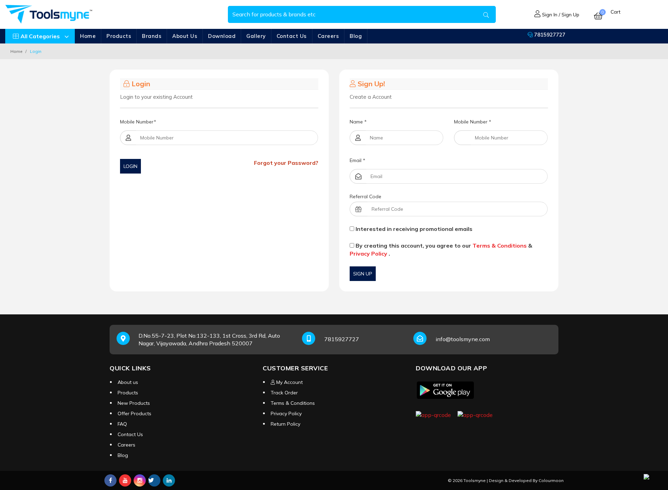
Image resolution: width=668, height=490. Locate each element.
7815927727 (549, 34)
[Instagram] (140, 480)
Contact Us (292, 36)
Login (130, 166)
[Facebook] (110, 480)
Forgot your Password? (286, 162)
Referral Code (365, 196)
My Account (289, 382)
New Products (134, 403)
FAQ (122, 424)
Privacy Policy (368, 253)
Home (88, 36)
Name (358, 122)
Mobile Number (138, 122)
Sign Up (362, 274)
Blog (356, 36)
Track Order (284, 392)
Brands (151, 36)
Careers (328, 36)
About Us (184, 36)
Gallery (256, 36)
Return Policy (285, 424)
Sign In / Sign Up (560, 14)
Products (118, 36)
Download (222, 36)
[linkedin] (169, 480)
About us (128, 382)
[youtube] (125, 480)
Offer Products (134, 413)
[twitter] (154, 480)
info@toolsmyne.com (463, 339)
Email (357, 160)
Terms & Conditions (499, 245)
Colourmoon (551, 480)
